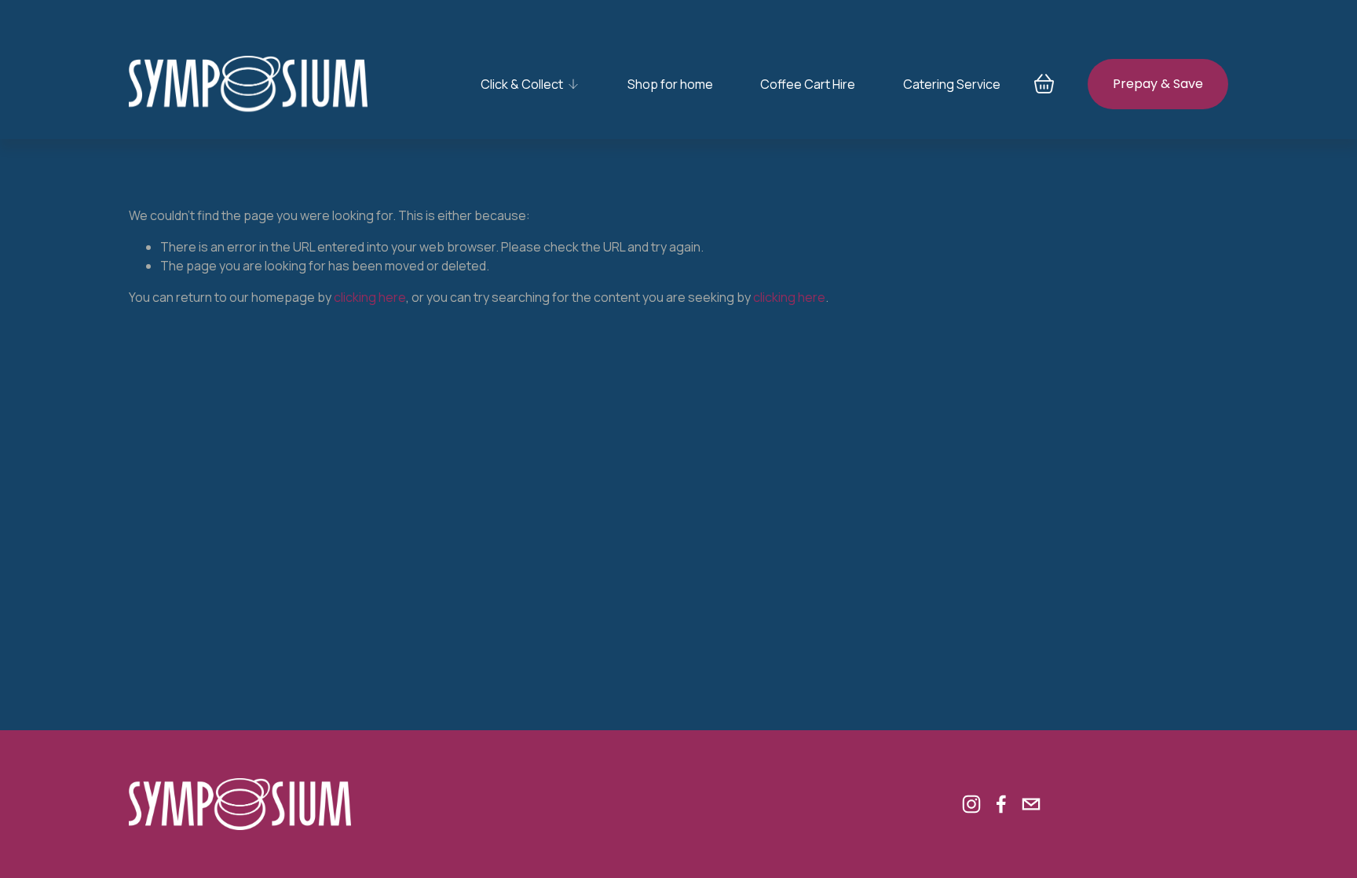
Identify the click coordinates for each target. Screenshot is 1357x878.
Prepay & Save (1158, 84)
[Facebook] (1001, 804)
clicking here (370, 297)
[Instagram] (971, 804)
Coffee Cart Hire (807, 84)
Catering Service (951, 84)
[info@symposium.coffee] (1031, 804)
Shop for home (670, 84)
